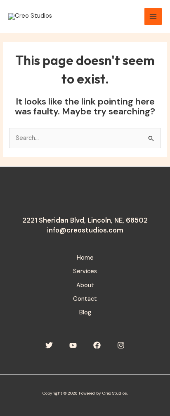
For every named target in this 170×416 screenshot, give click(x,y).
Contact (85, 299)
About (85, 285)
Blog (85, 312)
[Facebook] (97, 345)
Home (85, 258)
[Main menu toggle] (153, 16)
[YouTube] (73, 345)
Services (85, 271)
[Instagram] (121, 345)
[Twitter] (49, 345)
